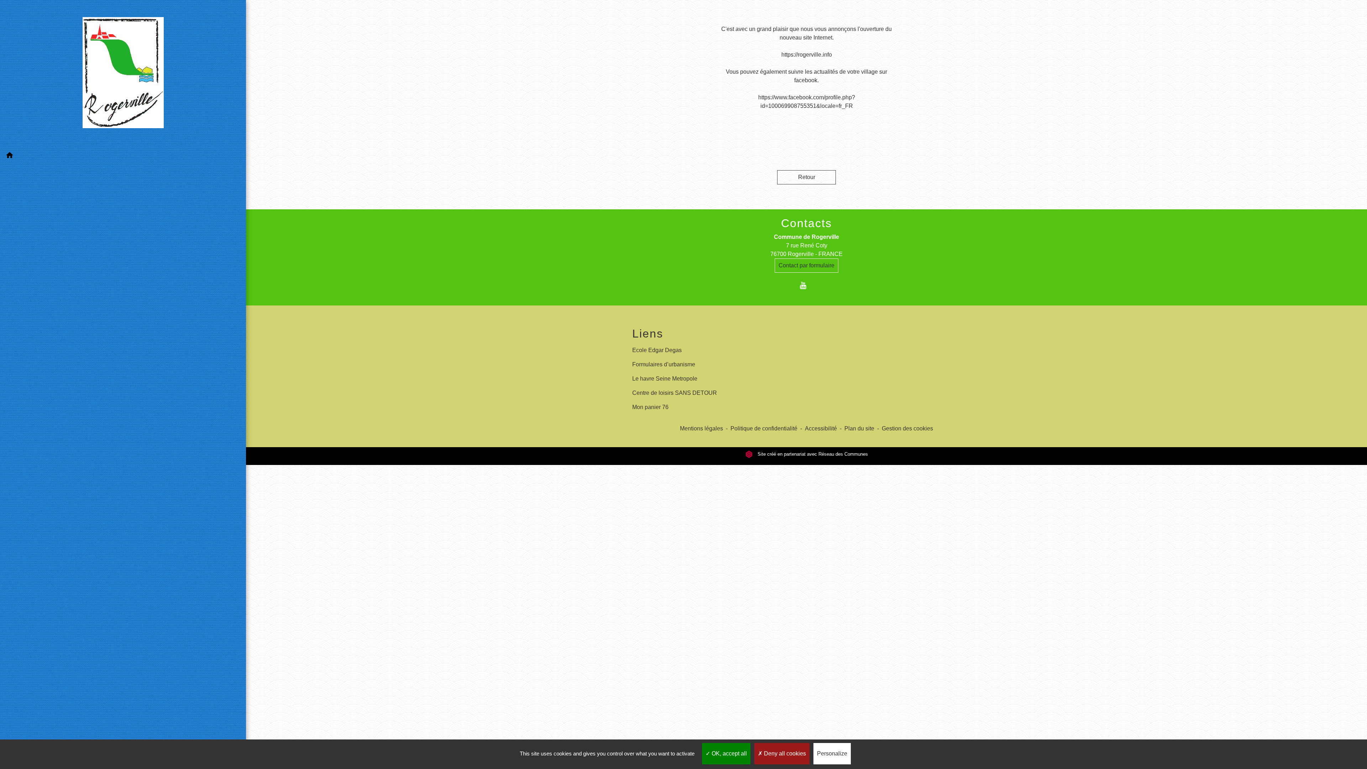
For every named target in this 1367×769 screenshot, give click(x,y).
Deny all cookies (784, 753)
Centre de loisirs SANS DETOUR (674, 393)
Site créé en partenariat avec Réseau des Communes (812, 454)
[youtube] (806, 285)
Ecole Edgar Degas (657, 350)
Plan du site (859, 428)
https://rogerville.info (806, 55)
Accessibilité (821, 428)
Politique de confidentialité (763, 428)
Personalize (832, 753)
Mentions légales (701, 428)
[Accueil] (123, 74)
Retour (806, 177)
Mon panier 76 (650, 407)
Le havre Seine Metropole (664, 379)
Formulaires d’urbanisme (663, 364)
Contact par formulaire (806, 265)
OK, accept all (728, 753)
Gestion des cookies (907, 428)
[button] (123, 156)
